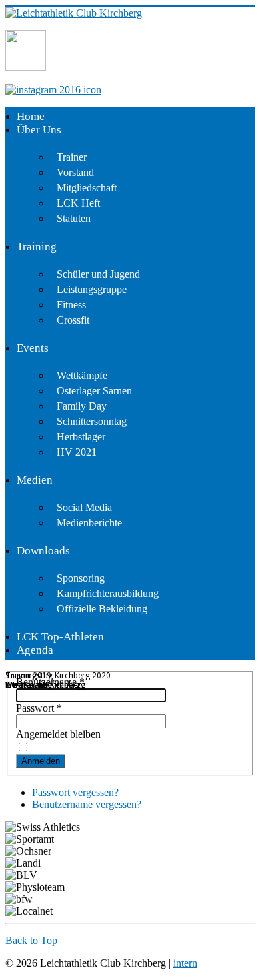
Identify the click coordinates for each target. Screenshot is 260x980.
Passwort (39, 708)
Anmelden (40, 761)
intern (185, 963)
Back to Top (31, 940)
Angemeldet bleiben (58, 734)
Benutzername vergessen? (86, 804)
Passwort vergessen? (75, 792)
